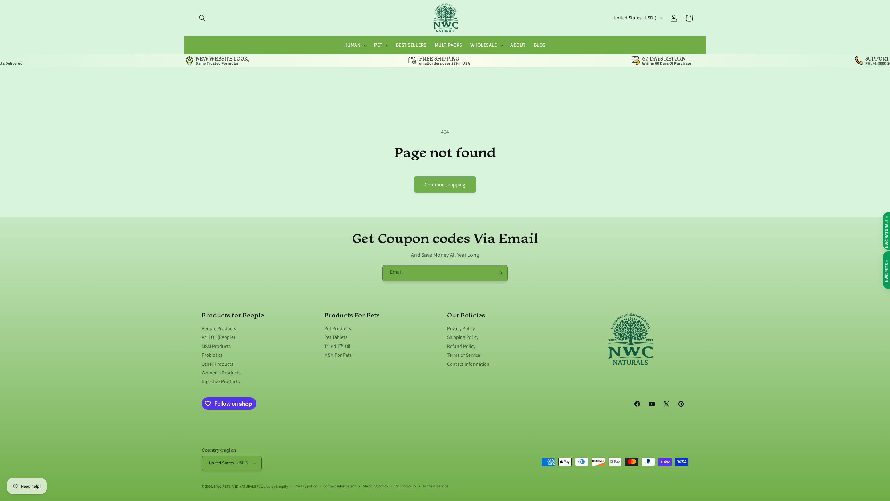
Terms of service (435, 486)
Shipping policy (375, 486)
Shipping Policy (462, 337)
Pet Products (337, 329)
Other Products (217, 364)
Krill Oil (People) (218, 337)
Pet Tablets (335, 337)
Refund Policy (461, 346)
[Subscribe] (499, 273)
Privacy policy (305, 486)
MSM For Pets (338, 355)
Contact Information (468, 364)
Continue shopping (445, 184)
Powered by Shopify (272, 486)
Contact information (339, 486)
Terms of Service (463, 355)
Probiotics (212, 355)
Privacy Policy (461, 329)
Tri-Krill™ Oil (337, 346)
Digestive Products (221, 381)
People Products (219, 329)
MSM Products (216, 346)
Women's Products (221, 372)
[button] (202, 18)
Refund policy (405, 486)
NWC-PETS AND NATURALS (235, 486)
